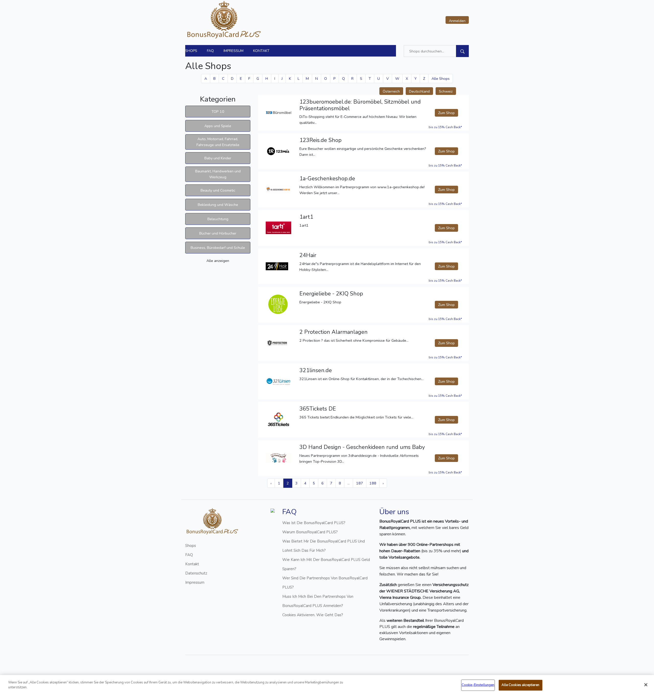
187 (359, 483)
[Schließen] (645, 684)
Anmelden (457, 20)
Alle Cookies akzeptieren (520, 685)
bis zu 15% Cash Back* (445, 127)
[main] (327, 685)
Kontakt (261, 50)
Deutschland (419, 91)
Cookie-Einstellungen (478, 685)
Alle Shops (440, 78)
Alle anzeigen (217, 260)
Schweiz (446, 91)
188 (372, 483)
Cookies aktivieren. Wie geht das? (312, 614)
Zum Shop (446, 112)
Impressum (233, 50)
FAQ (210, 50)
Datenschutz (196, 573)
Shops (191, 50)
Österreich (391, 91)
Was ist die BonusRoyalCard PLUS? (313, 522)
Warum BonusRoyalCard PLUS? (310, 532)
